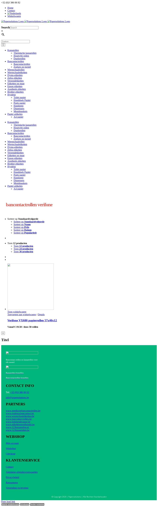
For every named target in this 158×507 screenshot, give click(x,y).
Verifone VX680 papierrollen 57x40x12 (32, 320)
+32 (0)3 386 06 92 (19, 392)
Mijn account (12, 443)
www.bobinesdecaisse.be (18, 421)
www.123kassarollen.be (18, 430)
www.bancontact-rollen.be (19, 419)
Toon (23, 246)
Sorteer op (29, 221)
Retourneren (12, 482)
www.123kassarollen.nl (17, 427)
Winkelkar (11, 448)
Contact (9, 466)
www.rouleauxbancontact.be (20, 413)
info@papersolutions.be (17, 397)
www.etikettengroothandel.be (20, 424)
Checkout (10, 453)
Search (5, 27)
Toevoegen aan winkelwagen (21, 314)
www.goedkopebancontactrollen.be (23, 410)
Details (41, 314)
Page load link (8, 501)
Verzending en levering (17, 487)
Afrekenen (24, 504)
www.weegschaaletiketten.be (20, 416)
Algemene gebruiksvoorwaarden (22, 472)
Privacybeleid (12, 477)
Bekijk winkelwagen (10, 504)
